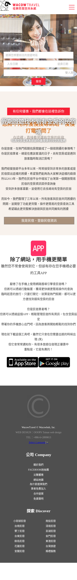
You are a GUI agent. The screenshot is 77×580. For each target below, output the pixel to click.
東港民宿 (51, 541)
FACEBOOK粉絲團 (38, 469)
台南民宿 (20, 526)
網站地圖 (38, 479)
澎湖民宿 (51, 531)
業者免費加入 (38, 488)
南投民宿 (51, 521)
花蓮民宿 (20, 546)
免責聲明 (38, 498)
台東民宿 (20, 536)
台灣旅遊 (51, 546)
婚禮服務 (51, 551)
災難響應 (38, 474)
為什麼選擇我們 (38, 484)
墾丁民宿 (20, 531)
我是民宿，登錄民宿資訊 (39, 220)
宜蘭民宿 (20, 551)
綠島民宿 (20, 541)
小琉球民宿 (19, 521)
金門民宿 (51, 536)
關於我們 (38, 464)
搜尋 (38, 81)
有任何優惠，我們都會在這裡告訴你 (38, 111)
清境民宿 (51, 526)
